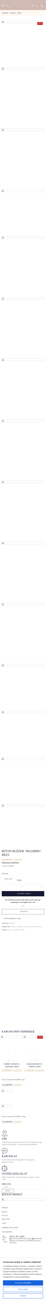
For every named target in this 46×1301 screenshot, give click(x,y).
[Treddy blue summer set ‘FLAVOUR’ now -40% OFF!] (23, 1256)
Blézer (19, 13)
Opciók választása (11, 1053)
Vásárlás (24, 911)
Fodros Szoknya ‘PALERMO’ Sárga (14, 1117)
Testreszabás (23, 1289)
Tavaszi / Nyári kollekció (33, 926)
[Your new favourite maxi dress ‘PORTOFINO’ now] (23, 1253)
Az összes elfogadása (23, 1283)
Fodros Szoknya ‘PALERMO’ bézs (12, 1065)
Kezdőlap (5, 13)
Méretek (5, 873)
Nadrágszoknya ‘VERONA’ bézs (34, 1065)
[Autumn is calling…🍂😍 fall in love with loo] (23, 1247)
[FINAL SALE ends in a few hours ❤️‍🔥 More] (23, 1250)
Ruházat (13, 13)
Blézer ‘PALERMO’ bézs (15, 930)
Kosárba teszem (24, 894)
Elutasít (23, 1296)
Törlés (19, 880)
